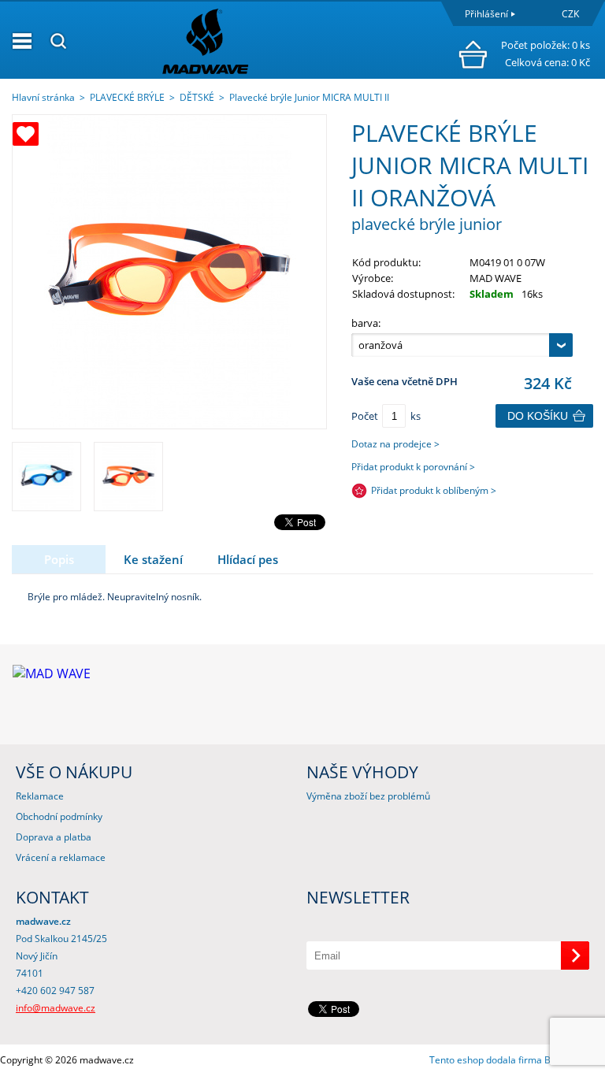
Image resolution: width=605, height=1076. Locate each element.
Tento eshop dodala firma (485, 1060)
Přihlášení (486, 13)
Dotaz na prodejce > (395, 444)
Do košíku (537, 416)
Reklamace (40, 796)
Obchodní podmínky (59, 816)
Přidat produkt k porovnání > (413, 466)
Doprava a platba (53, 837)
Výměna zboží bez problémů (368, 796)
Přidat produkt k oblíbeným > (433, 490)
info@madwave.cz (55, 1008)
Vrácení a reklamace (61, 857)
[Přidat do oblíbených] (26, 134)
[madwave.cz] (267, 41)
